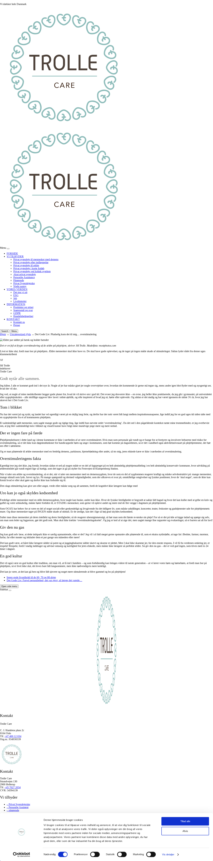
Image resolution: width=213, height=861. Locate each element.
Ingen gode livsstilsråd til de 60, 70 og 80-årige (31, 577)
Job (15, 298)
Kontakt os (19, 322)
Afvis (185, 831)
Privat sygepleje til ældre (26, 265)
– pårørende (13, 810)
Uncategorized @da (20, 334)
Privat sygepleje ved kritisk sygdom (32, 271)
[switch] (95, 854)
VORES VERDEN (17, 289)
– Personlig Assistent (17, 807)
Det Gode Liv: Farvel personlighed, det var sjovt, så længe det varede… (44, 580)
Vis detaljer (168, 854)
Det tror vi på (20, 292)
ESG (15, 295)
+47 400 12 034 (12, 736)
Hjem (3, 334)
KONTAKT (13, 319)
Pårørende (18, 280)
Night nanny (19, 286)
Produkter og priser (23, 307)
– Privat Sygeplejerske (18, 804)
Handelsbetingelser (23, 316)
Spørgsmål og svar (23, 310)
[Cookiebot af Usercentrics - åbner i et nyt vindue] (21, 854)
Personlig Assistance (24, 277)
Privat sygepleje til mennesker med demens (35, 259)
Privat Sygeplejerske (24, 283)
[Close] (8, 248)
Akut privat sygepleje (24, 274)
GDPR (17, 313)
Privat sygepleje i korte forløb (28, 268)
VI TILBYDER (15, 256)
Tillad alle (185, 821)
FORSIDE (12, 253)
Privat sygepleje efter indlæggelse (30, 262)
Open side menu (9, 586)
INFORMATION (16, 304)
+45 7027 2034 (12, 787)
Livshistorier (19, 301)
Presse (16, 325)
